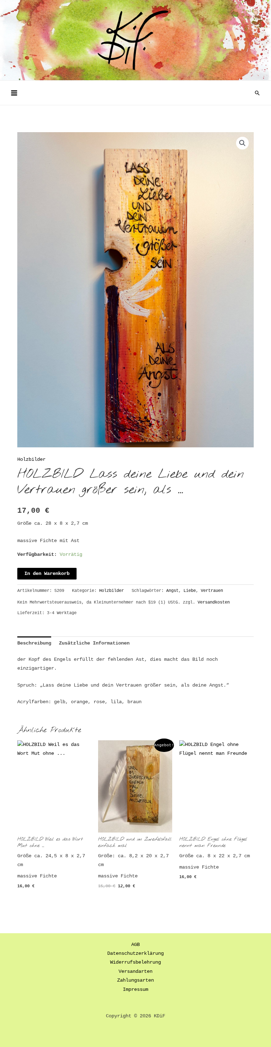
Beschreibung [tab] (34, 643)
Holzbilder (31, 459)
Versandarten (135, 971)
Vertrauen (212, 590)
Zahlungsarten (135, 980)
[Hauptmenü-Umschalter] (14, 93)
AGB (135, 944)
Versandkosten (214, 602)
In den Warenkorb (47, 573)
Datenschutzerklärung (135, 953)
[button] (257, 93)
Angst (172, 590)
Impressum (135, 989)
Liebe (189, 590)
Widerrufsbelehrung (135, 962)
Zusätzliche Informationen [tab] (94, 643)
